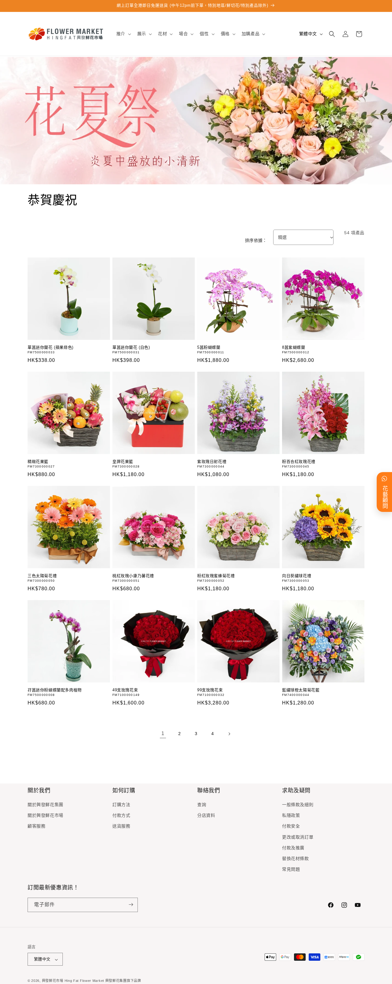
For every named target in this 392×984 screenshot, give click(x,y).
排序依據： (256, 240)
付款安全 (291, 826)
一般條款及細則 (297, 804)
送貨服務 (121, 826)
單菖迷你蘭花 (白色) (131, 347)
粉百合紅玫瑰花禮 (298, 461)
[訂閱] (131, 904)
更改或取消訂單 (297, 837)
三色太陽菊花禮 (42, 575)
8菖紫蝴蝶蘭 (293, 347)
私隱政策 (291, 815)
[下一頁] (229, 734)
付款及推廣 (293, 847)
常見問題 (291, 869)
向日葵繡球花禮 (296, 575)
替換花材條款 (295, 858)
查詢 (201, 804)
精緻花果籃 (38, 461)
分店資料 (206, 815)
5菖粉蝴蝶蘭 (209, 347)
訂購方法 (121, 804)
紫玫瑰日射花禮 (211, 461)
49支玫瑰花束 (125, 690)
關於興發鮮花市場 (45, 815)
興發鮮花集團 (116, 981)
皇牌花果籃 (122, 461)
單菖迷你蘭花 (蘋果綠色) (51, 347)
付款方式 (121, 815)
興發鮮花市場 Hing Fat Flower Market (73, 981)
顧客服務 (36, 826)
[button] (123, 33)
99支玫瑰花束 (210, 690)
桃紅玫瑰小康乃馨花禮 (133, 575)
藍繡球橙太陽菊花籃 (300, 690)
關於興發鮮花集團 (45, 804)
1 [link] (162, 733)
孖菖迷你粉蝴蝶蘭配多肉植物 (55, 690)
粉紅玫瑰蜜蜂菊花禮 (216, 575)
